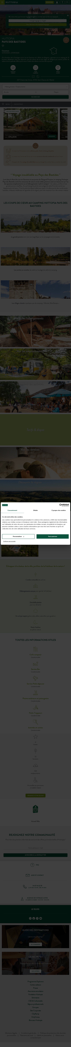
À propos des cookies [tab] (59, 510)
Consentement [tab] (12, 510)
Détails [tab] (35, 510)
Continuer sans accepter (9, 541)
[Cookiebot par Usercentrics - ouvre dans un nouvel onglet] (61, 505)
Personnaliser (17, 536)
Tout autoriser (52, 536)
